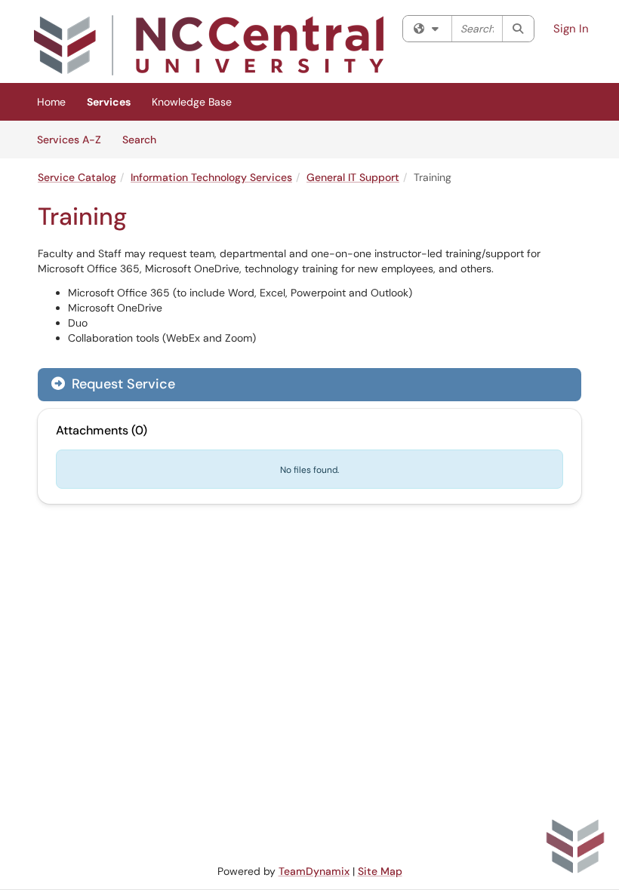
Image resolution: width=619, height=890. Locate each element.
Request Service (121, 384)
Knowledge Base (192, 102)
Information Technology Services (211, 177)
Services (109, 102)
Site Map (380, 871)
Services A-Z (69, 139)
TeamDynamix (314, 871)
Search (144, 139)
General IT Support (352, 177)
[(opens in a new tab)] (208, 45)
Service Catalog (77, 177)
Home (51, 102)
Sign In (571, 28)
